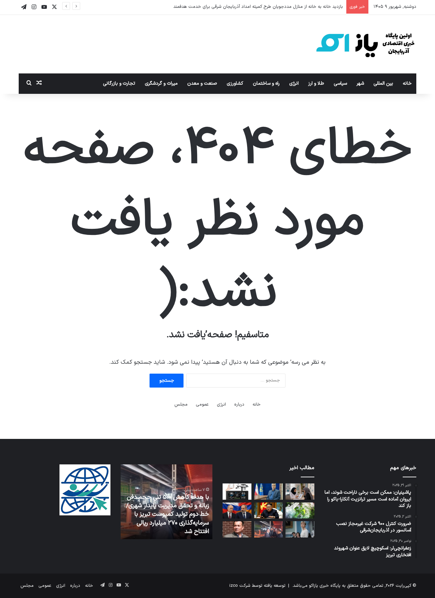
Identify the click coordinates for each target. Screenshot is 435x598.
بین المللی (383, 83)
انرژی (294, 83)
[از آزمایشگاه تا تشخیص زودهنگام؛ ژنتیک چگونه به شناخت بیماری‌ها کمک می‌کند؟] (299, 491)
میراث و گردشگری (161, 83)
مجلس (181, 404)
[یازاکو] (365, 44)
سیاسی (340, 83)
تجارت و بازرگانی (119, 83)
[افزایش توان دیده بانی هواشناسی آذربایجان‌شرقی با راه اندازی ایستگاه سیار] (237, 491)
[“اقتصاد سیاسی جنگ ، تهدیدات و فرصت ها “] (237, 529)
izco (233, 585)
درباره (239, 404)
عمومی (202, 404)
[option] (166, 501)
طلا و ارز (316, 83)
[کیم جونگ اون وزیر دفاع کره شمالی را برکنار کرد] (268, 510)
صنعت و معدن (202, 83)
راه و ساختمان (266, 83)
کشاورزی (235, 83)
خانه (407, 83)
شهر (360, 83)
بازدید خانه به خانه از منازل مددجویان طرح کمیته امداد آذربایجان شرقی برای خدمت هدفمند (258, 6)
